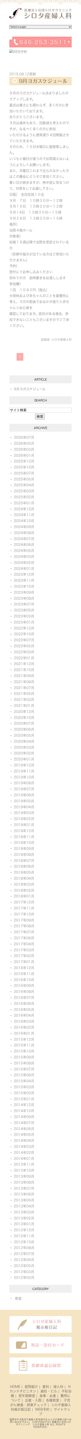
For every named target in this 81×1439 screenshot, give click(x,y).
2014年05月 (24, 1134)
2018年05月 (24, 872)
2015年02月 (24, 1093)
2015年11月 (24, 1045)
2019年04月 (24, 807)
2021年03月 (24, 699)
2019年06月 (24, 795)
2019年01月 (24, 824)
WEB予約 (42, 1409)
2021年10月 (24, 669)
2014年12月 (24, 1104)
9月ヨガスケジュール (43, 81)
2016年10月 (24, 979)
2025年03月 (24, 491)
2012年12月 (24, 1230)
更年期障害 (26, 1395)
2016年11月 (24, 973)
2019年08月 (24, 783)
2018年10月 (24, 842)
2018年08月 (24, 854)
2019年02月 (24, 818)
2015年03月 (24, 1087)
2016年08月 (24, 991)
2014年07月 (24, 1122)
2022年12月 (24, 628)
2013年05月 (24, 1200)
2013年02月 (24, 1218)
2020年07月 (24, 723)
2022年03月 (24, 652)
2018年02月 (24, 890)
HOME (15, 1386)
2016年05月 (24, 1009)
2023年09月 (24, 592)
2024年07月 (24, 539)
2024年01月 (24, 568)
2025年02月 (24, 497)
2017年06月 (24, 938)
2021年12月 (24, 663)
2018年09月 (24, 848)
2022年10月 (24, 634)
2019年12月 (24, 765)
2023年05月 (24, 610)
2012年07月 (24, 1253)
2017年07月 (24, 932)
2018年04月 (24, 878)
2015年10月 (24, 1051)
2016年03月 (24, 1021)
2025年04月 (24, 485)
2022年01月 (24, 658)
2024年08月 (24, 533)
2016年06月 (24, 1003)
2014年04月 (24, 1140)
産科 (45, 1386)
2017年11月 (24, 908)
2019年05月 (24, 801)
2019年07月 (24, 789)
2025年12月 (24, 461)
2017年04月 (24, 944)
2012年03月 (24, 1271)
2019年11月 (24, 771)
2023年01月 (24, 622)
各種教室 (52, 1400)
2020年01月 (24, 759)
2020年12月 (24, 711)
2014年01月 (24, 1158)
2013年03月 (24, 1212)
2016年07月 (24, 997)
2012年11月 (24, 1236)
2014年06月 (24, 1128)
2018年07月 (24, 860)
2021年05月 (24, 693)
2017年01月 (24, 961)
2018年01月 (24, 896)
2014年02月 (24, 1152)
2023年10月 (24, 586)
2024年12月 (24, 509)
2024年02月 (24, 562)
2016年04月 (24, 1015)
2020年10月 (24, 717)
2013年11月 (24, 1164)
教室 (18, 1298)
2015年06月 (24, 1075)
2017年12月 (24, 902)
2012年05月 (24, 1265)
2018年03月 (24, 884)
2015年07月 (24, 1069)
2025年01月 (24, 503)
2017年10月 (24, 914)
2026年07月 (24, 437)
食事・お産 (47, 1395)
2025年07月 (24, 473)
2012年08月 (24, 1247)
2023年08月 (24, 598)
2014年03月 (24, 1146)
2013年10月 (24, 1170)
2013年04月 (24, 1206)
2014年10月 (24, 1110)
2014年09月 (24, 1116)
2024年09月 (24, 527)
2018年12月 (24, 830)
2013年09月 (24, 1176)
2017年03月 (24, 950)
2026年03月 (24, 449)
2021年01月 (24, 705)
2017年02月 (24, 955)
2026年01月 (24, 455)
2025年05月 (24, 479)
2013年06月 (24, 1194)
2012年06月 (24, 1259)
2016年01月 (24, 1033)
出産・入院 (33, 1400)
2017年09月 (24, 920)
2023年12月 (24, 574)
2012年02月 (24, 1277)
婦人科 (58, 1386)
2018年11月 (24, 836)
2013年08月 (24, 1182)
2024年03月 (24, 556)
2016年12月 (24, 967)
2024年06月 (24, 544)
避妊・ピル (48, 1391)
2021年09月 (24, 675)
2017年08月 (24, 926)
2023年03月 (24, 616)
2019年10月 (24, 777)
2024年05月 (24, 550)
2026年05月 (24, 443)
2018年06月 (24, 866)
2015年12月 (24, 1039)
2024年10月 (24, 521)
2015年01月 (24, 1099)
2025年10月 (24, 467)
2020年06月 (24, 729)
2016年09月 (24, 985)
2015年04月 (24, 1081)
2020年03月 (24, 747)
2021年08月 (24, 681)
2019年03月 (24, 812)
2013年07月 (24, 1188)
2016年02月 (24, 1027)
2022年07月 (24, 640)
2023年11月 (24, 580)
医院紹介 (31, 1386)
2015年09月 (24, 1057)
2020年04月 (24, 741)
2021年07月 (24, 687)
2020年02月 (24, 753)
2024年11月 (24, 515)
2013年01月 (24, 1224)
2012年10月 (24, 1242)
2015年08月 (24, 1063)
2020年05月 (24, 735)
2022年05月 (24, 646)
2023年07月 (24, 604)
